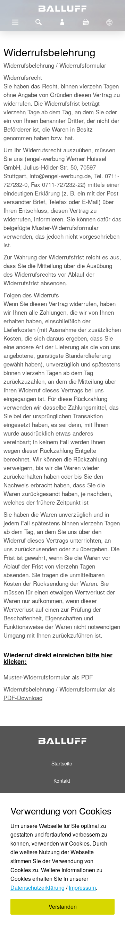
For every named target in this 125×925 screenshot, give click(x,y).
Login (62, 22)
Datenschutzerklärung (37, 887)
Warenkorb (86, 22)
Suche (38, 22)
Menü (15, 22)
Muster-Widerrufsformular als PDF (48, 677)
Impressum (82, 887)
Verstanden (63, 906)
